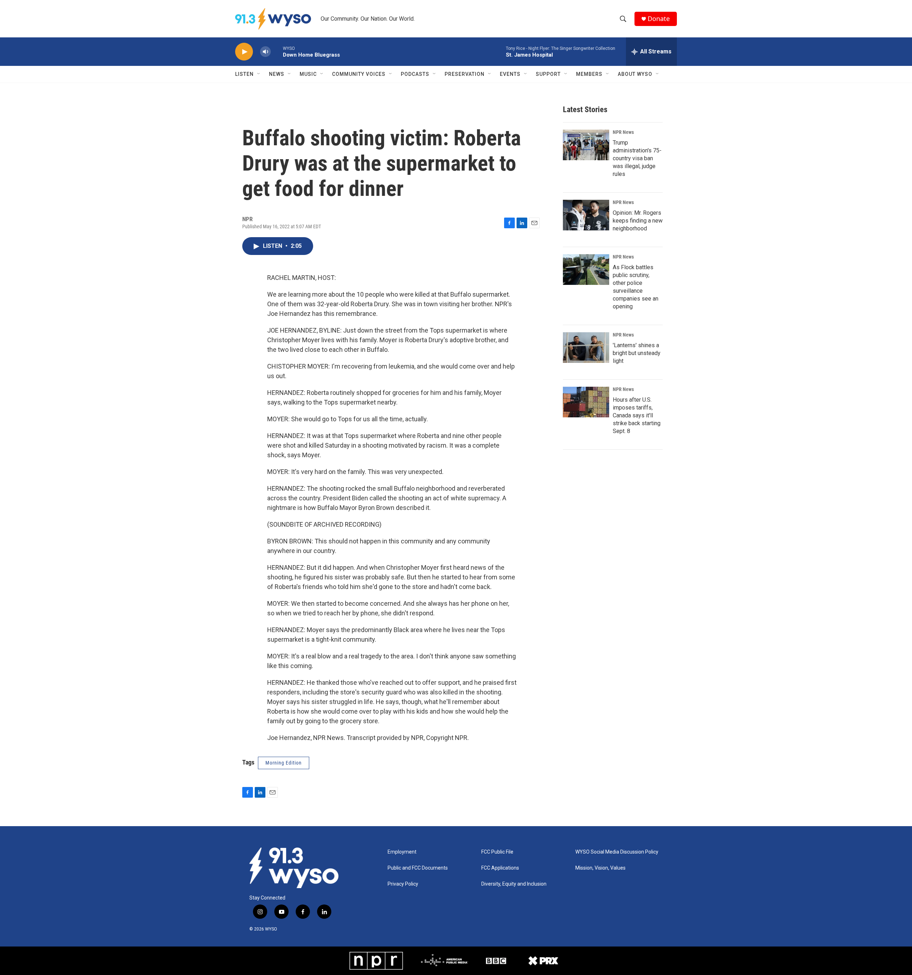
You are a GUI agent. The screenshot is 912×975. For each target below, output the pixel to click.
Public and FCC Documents (418, 868)
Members (589, 74)
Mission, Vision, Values (600, 868)
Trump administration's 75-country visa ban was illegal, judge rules (637, 158)
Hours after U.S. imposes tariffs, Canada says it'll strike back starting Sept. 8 (636, 415)
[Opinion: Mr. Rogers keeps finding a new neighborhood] (586, 215)
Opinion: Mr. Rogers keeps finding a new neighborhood (638, 220)
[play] (244, 52)
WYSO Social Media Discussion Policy (616, 852)
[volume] (265, 52)
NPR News (623, 132)
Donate (659, 18)
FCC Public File (497, 852)
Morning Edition (283, 763)
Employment (402, 852)
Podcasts (415, 74)
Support (548, 74)
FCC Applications (500, 868)
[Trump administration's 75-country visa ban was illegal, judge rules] (586, 145)
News (276, 74)
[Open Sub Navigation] (259, 74)
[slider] (277, 51)
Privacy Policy (403, 884)
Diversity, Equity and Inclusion (513, 884)
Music (308, 74)
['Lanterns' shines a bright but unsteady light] (586, 347)
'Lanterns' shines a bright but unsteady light (636, 353)
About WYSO (635, 74)
